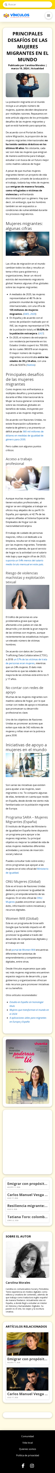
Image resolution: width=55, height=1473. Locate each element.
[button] (48, 15)
